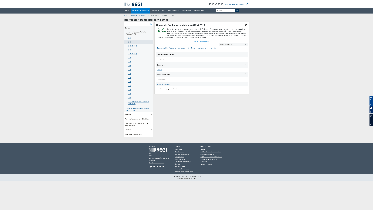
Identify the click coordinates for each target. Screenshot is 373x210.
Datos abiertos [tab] (191, 48)
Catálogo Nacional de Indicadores (210, 152)
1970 (129, 66)
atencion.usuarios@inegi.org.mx (159, 158)
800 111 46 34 (153, 153)
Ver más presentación (201, 42)
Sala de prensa (179, 152)
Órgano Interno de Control (208, 159)
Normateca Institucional (182, 154)
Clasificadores (161, 79)
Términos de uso (187, 176)
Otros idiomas (233, 4)
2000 (129, 50)
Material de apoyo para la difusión (167, 89)
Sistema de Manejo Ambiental (184, 171)
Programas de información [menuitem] (140, 10)
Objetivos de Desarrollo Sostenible (211, 157)
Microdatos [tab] (181, 48)
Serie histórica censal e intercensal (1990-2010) (138, 103)
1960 (129, 70)
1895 (129, 98)
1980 (129, 62)
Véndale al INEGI (180, 166)
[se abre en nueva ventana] (209, 5)
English (226, 4)
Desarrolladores (180, 159)
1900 (129, 94)
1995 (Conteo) (132, 54)
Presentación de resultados (165, 55)
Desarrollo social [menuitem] (173, 10)
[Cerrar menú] (151, 24)
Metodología (161, 60)
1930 (129, 82)
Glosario (159, 70)
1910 (129, 90)
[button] (237, 10)
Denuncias (203, 162)
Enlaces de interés (206, 164)
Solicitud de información (156, 163)
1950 (129, 74)
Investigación (179, 149)
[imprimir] (246, 25)
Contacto (241, 4)
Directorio (152, 160)
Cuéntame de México (207, 154)
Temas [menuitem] (127, 10)
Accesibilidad (197, 176)
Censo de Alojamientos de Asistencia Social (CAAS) (137, 109)
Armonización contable (182, 169)
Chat (150, 155)
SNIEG (202, 149)
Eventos (177, 164)
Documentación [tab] (162, 48)
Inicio (125, 15)
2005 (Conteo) (132, 46)
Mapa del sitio (176, 176)
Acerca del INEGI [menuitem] (199, 10)
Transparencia (179, 157)
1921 (129, 86)
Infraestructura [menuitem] (186, 10)
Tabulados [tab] (173, 48)
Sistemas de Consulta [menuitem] (158, 10)
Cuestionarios (161, 65)
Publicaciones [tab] (201, 48)
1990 (129, 58)
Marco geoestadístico (163, 74)
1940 (129, 78)
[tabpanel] (202, 71)
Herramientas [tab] (212, 48)
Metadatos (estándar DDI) (165, 84)
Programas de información (137, 15)
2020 (129, 38)
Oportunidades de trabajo (183, 162)
